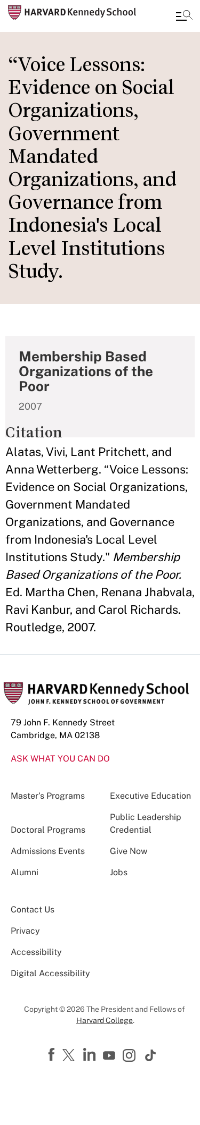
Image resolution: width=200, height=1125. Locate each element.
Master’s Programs (48, 796)
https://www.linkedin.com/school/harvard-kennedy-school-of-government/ (91, 1055)
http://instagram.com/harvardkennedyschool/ (131, 1056)
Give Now (128, 851)
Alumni (24, 872)
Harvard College (104, 1020)
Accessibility (36, 952)
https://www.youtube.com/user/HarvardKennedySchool (110, 1056)
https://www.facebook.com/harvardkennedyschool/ (53, 1055)
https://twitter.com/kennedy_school (70, 1056)
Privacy (25, 931)
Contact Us (32, 909)
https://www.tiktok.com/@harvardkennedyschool (151, 1055)
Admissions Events (48, 851)
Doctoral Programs (48, 830)
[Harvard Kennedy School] (72, 13)
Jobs (118, 872)
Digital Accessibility (50, 973)
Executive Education (150, 796)
